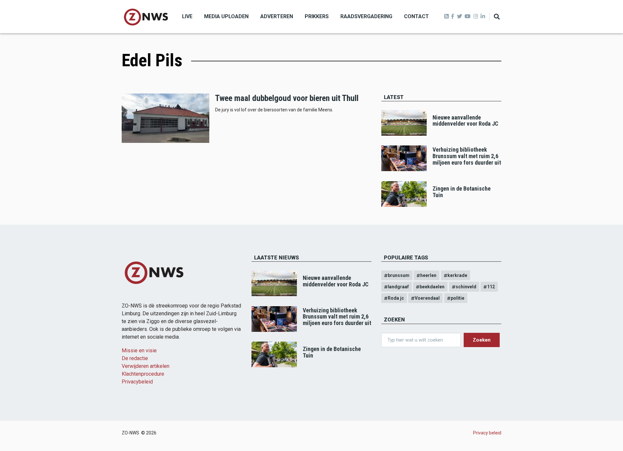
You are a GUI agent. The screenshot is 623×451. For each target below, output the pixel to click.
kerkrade (457, 275)
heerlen (428, 275)
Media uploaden (226, 16)
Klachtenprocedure (143, 374)
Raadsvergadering (366, 16)
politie (457, 298)
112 (491, 286)
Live (187, 16)
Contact (416, 16)
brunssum (398, 275)
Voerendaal (427, 298)
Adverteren (276, 16)
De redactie (135, 358)
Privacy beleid (487, 432)
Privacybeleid (137, 382)
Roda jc (396, 298)
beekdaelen (432, 286)
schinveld (466, 286)
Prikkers (317, 16)
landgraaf (398, 286)
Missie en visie (139, 350)
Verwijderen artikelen (145, 366)
